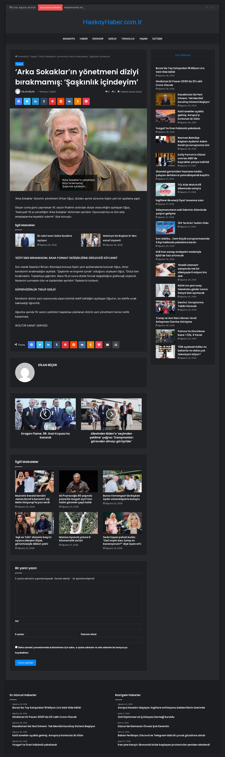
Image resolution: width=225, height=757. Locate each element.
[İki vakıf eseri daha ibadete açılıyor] (25, 240)
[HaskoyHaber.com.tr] (112, 22)
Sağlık (112, 38)
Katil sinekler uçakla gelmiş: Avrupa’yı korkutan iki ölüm (191, 115)
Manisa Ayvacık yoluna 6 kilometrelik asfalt (75, 538)
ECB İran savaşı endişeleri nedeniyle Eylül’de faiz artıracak (178, 253)
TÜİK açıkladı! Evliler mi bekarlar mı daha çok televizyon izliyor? (192, 350)
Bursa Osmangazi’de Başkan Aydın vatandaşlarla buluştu (121, 497)
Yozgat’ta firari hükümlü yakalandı (178, 128)
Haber (84, 38)
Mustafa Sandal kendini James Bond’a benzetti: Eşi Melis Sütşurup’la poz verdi (32, 499)
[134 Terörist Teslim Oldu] (165, 227)
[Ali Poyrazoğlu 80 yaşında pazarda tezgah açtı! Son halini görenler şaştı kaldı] (78, 481)
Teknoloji (127, 38)
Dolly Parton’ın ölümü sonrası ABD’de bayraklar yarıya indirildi (193, 158)
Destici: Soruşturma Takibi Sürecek (191, 304)
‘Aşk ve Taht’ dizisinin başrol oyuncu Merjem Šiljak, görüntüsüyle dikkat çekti (33, 540)
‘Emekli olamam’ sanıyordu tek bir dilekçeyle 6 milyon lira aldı (192, 270)
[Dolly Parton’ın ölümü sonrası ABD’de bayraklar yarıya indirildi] (165, 159)
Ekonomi (97, 38)
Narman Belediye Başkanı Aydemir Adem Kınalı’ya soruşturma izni (193, 141)
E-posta (20, 634)
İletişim (157, 38)
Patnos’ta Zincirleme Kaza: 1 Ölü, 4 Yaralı (191, 333)
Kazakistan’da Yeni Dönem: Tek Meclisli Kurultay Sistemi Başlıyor (99, 7)
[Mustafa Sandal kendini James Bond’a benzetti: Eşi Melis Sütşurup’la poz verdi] (34, 481)
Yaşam (143, 38)
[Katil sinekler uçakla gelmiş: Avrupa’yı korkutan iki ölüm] (165, 116)
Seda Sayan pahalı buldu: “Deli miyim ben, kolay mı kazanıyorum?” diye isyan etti (122, 540)
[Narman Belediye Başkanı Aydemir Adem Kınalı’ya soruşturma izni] (165, 142)
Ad (17, 621)
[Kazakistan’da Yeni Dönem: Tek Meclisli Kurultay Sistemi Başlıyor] (165, 99)
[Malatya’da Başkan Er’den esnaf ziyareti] (90, 240)
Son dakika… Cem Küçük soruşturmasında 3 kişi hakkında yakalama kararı (183, 240)
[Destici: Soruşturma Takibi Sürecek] (165, 307)
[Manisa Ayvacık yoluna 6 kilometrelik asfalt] (78, 523)
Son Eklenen (183, 55)
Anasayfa (69, 38)
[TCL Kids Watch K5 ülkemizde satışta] (165, 189)
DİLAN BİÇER (28, 91)
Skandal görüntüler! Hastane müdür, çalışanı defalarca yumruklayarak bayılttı (182, 173)
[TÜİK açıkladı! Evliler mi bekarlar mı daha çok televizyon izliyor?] (165, 351)
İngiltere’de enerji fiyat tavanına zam (180, 200)
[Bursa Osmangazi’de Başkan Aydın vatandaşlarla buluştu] (122, 481)
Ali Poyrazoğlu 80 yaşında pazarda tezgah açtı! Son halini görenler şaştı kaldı (75, 499)
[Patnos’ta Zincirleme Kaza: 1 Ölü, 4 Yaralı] (165, 336)
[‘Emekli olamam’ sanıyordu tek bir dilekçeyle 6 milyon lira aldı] (165, 269)
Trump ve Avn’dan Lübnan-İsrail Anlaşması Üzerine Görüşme (176, 319)
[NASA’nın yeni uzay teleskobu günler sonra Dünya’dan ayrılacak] (165, 290)
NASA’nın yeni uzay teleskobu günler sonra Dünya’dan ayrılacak (193, 289)
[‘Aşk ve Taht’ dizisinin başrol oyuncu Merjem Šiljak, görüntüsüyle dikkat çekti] (34, 523)
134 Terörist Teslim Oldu (193, 223)
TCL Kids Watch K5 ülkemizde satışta (189, 186)
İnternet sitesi (89, 634)
